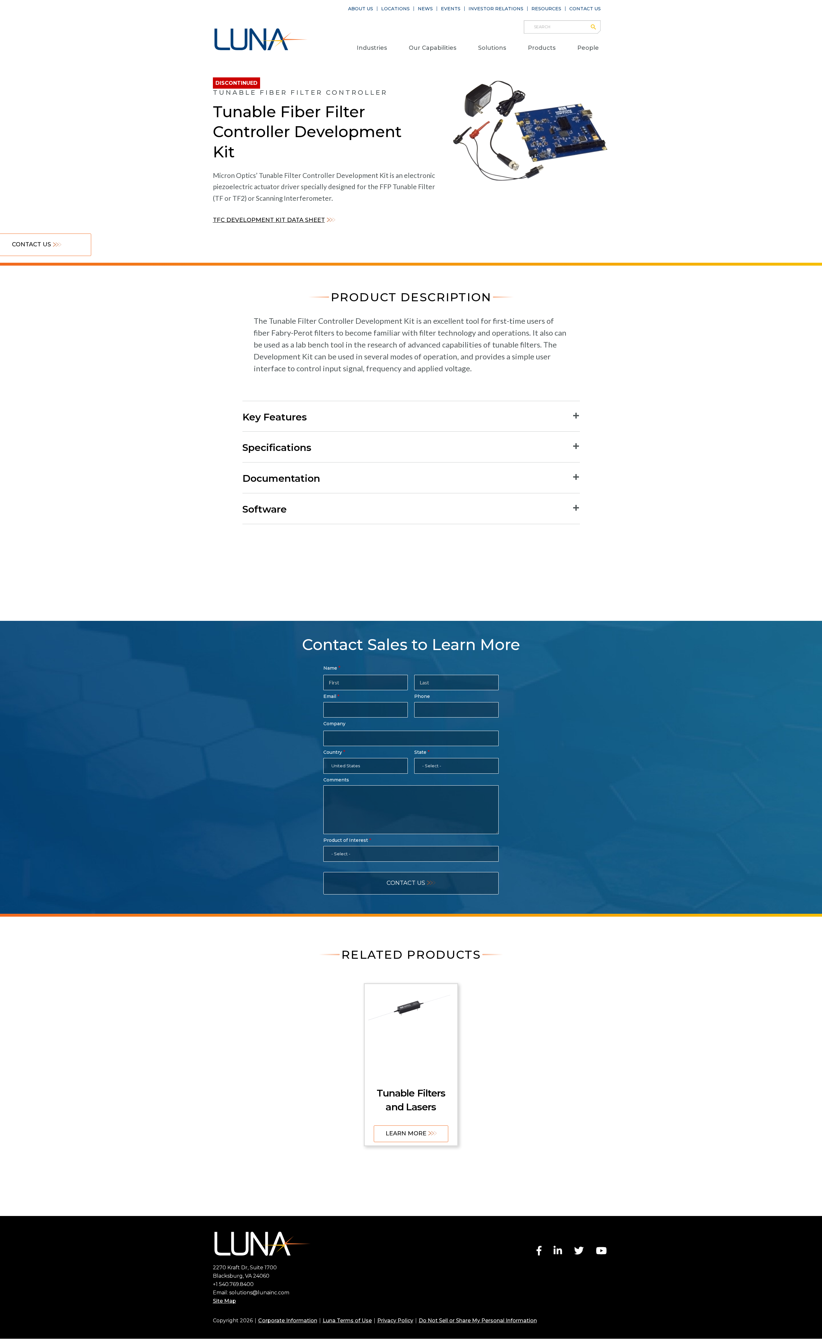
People (588, 47)
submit (596, 27)
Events (450, 9)
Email (329, 696)
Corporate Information (287, 1320)
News (425, 9)
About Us (360, 9)
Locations (395, 9)
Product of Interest (345, 840)
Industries (372, 47)
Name (330, 668)
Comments (336, 780)
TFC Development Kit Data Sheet (269, 220)
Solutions (492, 47)
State (420, 752)
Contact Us (585, 9)
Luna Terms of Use (347, 1320)
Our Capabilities (432, 47)
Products (541, 47)
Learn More (406, 1133)
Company (334, 724)
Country (332, 752)
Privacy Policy (395, 1320)
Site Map (224, 1301)
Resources (546, 9)
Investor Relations (495, 9)
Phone (422, 696)
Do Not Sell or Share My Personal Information (478, 1320)
